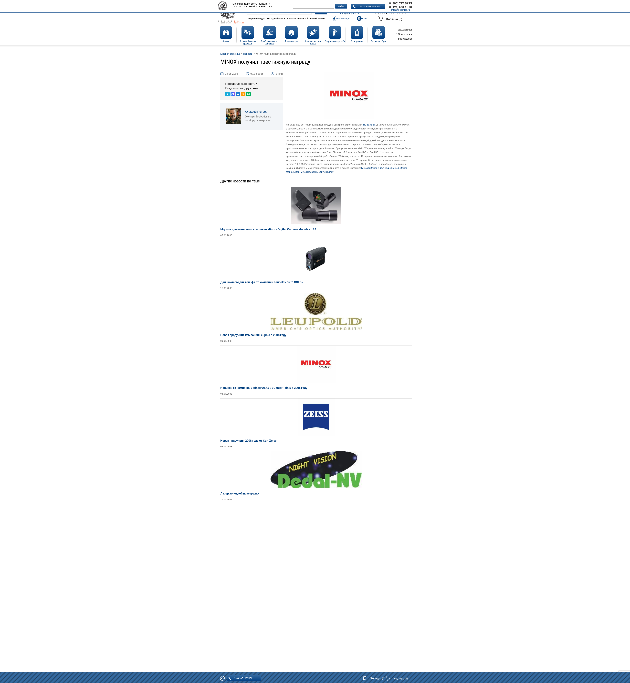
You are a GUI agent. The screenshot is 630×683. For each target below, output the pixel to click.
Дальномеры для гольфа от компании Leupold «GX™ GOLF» (261, 282)
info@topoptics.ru (349, 13)
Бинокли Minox (369, 168)
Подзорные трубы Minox (320, 172)
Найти (341, 6)
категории (404, 34)
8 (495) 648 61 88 (400, 7)
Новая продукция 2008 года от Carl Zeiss (248, 440)
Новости (247, 54)
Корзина (394, 19)
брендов (405, 29)
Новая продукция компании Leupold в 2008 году (253, 335)
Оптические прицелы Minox (392, 168)
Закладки (377, 678)
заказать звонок (370, 6)
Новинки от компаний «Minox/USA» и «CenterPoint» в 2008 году (263, 387)
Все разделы (405, 38)
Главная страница (230, 54)
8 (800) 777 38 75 (400, 3)
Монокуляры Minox (296, 172)
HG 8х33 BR (369, 124)
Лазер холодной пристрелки (239, 493)
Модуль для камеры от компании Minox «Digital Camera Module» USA (268, 229)
